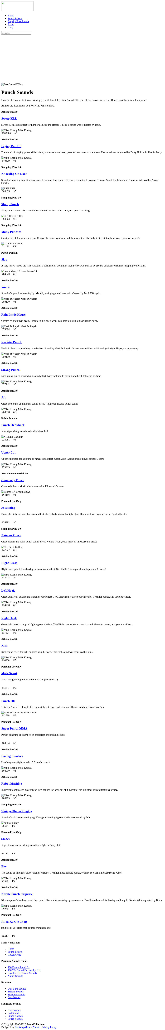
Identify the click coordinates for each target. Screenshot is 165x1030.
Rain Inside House (13, 314)
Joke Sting (8, 507)
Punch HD (8, 701)
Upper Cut (8, 452)
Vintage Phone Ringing (16, 811)
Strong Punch (10, 370)
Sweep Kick (9, 118)
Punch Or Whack (13, 425)
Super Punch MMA (14, 728)
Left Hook (8, 590)
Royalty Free (14, 954)
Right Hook (9, 618)
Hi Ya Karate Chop (14, 921)
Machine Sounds (16, 994)
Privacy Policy (49, 1027)
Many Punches (11, 231)
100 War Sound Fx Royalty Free (24, 970)
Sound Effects (15, 18)
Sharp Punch (10, 204)
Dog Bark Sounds (17, 988)
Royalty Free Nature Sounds (22, 973)
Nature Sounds (15, 976)
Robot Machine (11, 783)
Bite (3, 866)
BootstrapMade (22, 1027)
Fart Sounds (14, 1013)
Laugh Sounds (15, 1018)
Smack (5, 839)
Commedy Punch (12, 480)
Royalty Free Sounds (18, 21)
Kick (4, 645)
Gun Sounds (14, 997)
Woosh (5, 287)
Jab (3, 397)
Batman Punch (11, 535)
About (11, 24)
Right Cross (9, 563)
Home (11, 15)
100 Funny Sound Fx (18, 967)
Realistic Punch (11, 342)
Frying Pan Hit (11, 146)
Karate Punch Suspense (17, 894)
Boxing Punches (12, 756)
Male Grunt (9, 673)
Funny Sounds (15, 1016)
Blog (10, 27)
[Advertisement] (82, 58)
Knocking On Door (14, 173)
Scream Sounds (16, 991)
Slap (4, 259)
